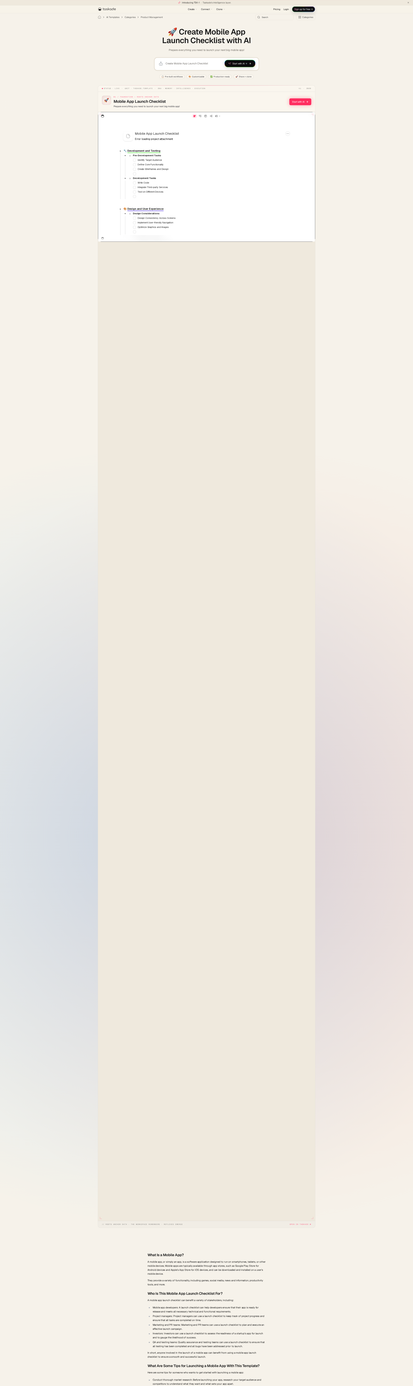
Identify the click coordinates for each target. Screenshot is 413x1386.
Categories (130, 17)
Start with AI (298, 101)
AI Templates (112, 17)
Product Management (152, 17)
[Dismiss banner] (408, 2)
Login (286, 9)
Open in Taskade (299, 1224)
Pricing (276, 9)
